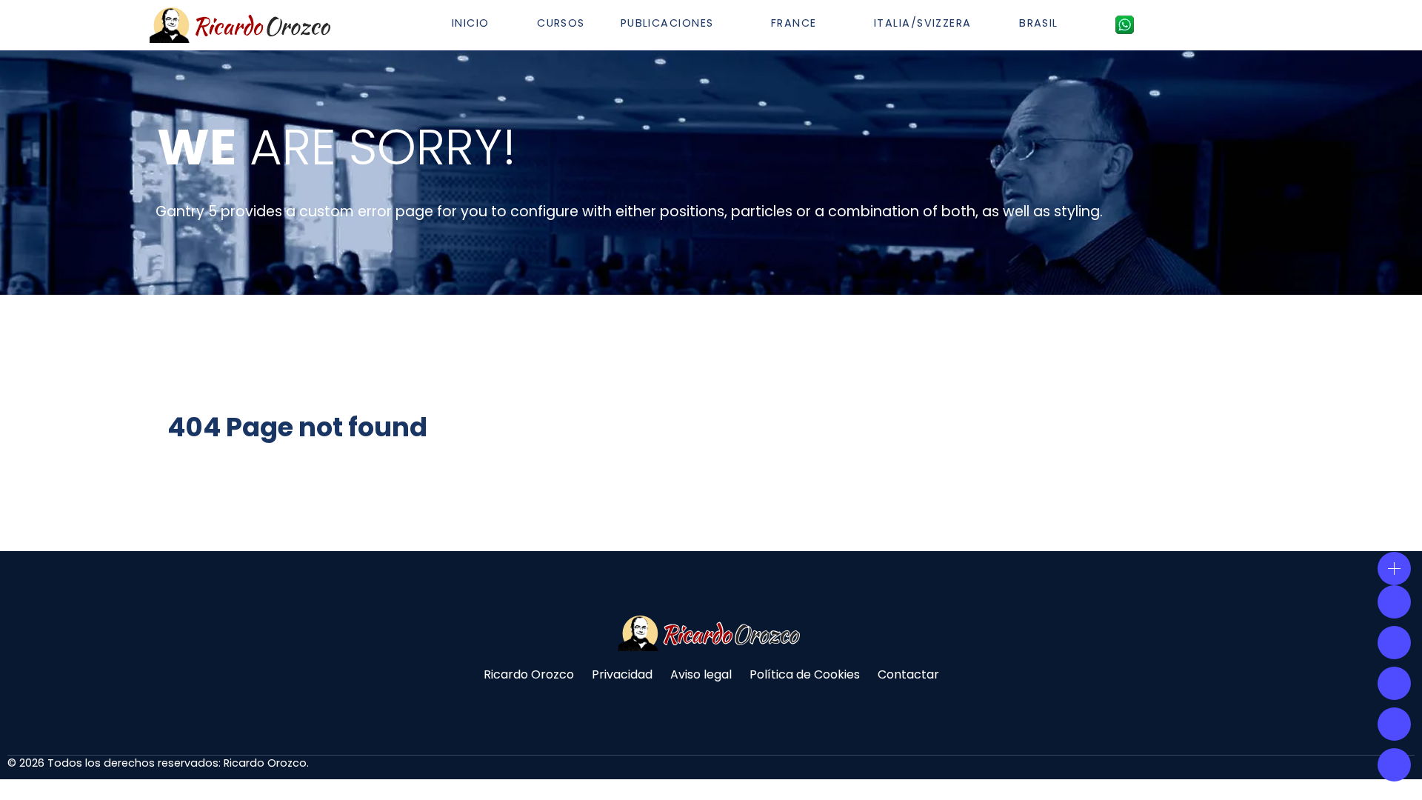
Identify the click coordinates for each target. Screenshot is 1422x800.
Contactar (908, 674)
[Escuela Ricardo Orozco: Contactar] (1124, 24)
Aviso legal (701, 674)
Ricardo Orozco (529, 674)
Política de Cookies (805, 674)
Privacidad (622, 674)
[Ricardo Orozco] (242, 25)
